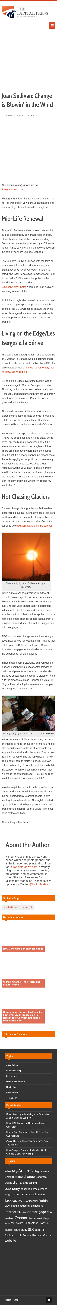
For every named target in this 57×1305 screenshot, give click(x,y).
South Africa (31, 1223)
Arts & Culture (12, 1065)
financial (33, 1201)
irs (19, 1211)
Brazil (47, 1171)
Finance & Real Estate (15, 1081)
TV (15, 1236)
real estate (17, 1223)
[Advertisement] (28, 57)
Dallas (8, 1182)
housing (38, 1205)
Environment (12, 1076)
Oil (43, 1218)
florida (43, 1200)
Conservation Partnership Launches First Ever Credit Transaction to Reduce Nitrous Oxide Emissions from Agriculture (23, 1016)
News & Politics (13, 1092)
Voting (47, 1235)
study (24, 1229)
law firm (26, 1212)
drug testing (30, 1182)
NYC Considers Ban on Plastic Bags (23, 948)
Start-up (43, 1223)
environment (26, 907)
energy (7, 1194)
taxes (38, 1229)
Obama (21, 1217)
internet (10, 1211)
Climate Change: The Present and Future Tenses (21, 983)
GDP (7, 1205)
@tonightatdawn (39, 884)
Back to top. (13, 1299)
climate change (10, 907)
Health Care (11, 1087)
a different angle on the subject (34, 525)
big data (40, 1171)
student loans (12, 1229)
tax (31, 1228)
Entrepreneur (20, 1194)
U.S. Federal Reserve (29, 1235)
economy (12, 1188)
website (10, 1240)
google (15, 1205)
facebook (13, 1200)
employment (39, 1189)
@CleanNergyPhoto (13, 287)
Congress (41, 1177)
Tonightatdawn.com (12, 189)
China (8, 1177)
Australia (26, 1170)
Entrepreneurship (13, 1070)
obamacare (34, 1218)
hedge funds (26, 1205)
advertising (11, 1171)
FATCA (25, 1201)
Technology (11, 1097)
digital (17, 1182)
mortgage (39, 1211)
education (26, 1189)
